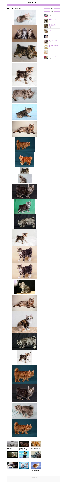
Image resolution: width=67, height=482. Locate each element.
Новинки (32, 4)
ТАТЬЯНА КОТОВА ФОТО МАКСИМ (54, 50)
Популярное (10, 4)
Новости (15, 4)
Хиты (24, 4)
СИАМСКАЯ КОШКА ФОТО (53, 19)
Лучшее (28, 4)
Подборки (20, 4)
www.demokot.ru (33, 2)
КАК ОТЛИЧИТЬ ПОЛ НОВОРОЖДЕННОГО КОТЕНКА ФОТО (53, 25)
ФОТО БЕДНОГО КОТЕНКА (53, 40)
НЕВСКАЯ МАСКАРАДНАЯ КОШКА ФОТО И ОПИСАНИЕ (54, 35)
